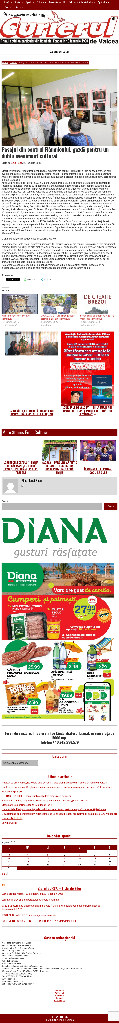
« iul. (4, 873)
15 (95, 858)
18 (28, 861)
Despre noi (59, 990)
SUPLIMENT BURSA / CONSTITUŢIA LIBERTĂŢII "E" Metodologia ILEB (40, 921)
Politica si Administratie (81, 2)
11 (28, 858)
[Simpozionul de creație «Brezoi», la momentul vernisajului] (98, 304)
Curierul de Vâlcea (64, 1020)
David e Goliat (9, 822)
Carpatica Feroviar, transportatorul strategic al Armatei (31, 899)
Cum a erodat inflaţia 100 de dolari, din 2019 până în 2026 (33, 893)
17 (9, 861)
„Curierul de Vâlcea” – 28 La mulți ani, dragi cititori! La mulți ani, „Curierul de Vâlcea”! (87, 410)
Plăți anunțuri (59, 1000)
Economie (53, 2)
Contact (8, 7)
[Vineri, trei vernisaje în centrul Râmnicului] (20, 304)
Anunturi (20, 7)
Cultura (40, 2)
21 (79, 861)
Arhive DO (59, 995)
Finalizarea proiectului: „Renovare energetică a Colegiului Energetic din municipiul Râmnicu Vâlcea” (54, 782)
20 (64, 861)
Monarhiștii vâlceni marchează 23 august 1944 (27, 804)
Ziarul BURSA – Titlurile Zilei (59, 888)
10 (9, 858)
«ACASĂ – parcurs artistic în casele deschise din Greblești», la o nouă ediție (59, 467)
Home (5, 63)
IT (64, 2)
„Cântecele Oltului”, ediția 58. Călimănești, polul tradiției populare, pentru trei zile (20, 467)
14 (79, 858)
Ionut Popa (16, 162)
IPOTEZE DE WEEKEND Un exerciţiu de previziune (29, 915)
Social (17, 2)
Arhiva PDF (59, 993)
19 (48, 861)
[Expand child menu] (11, 2)
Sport (28, 2)
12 (48, 858)
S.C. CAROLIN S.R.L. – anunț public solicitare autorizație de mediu (37, 796)
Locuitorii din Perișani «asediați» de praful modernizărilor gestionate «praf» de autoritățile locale (54, 809)
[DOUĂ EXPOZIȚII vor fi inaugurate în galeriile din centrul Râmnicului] (59, 304)
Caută (5, 501)
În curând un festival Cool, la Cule (98, 471)
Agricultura (103, 2)
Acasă (6, 2)
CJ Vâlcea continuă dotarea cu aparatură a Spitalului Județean (32, 412)
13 (64, 858)
